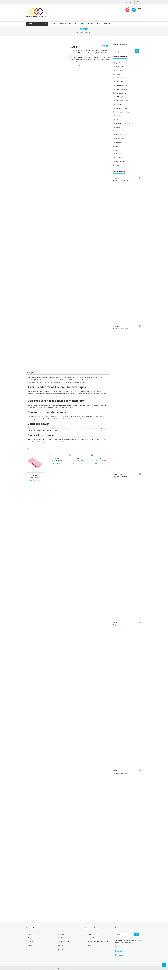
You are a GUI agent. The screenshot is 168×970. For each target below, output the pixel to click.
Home (53, 24)
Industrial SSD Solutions (123, 123)
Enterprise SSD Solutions (123, 112)
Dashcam (118, 74)
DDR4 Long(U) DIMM (121, 89)
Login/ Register (129, 2)
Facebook (119, 951)
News (99, 24)
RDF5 (35, 475)
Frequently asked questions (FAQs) (98, 942)
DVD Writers (119, 104)
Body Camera (120, 66)
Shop (29, 938)
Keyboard (118, 127)
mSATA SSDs (119, 138)
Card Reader (84, 33)
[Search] (137, 51)
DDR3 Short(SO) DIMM (122, 85)
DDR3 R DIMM (119, 82)
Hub (117, 119)
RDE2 (57, 458)
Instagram (119, 955)
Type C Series (120, 161)
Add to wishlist (74, 66)
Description (31, 373)
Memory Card (120, 131)
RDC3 (79, 458)
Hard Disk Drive (120, 116)
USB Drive (118, 165)
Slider (117, 146)
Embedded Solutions (122, 108)
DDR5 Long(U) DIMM (121, 97)
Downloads (91, 938)
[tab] (31, 372)
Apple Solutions (86, 24)
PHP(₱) (137, 2)
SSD (117, 154)
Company (62, 24)
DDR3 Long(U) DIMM (121, 78)
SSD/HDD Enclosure (121, 157)
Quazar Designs (63, 968)
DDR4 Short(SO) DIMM (122, 93)
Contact (107, 24)
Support (90, 945)
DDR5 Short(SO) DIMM (122, 101)
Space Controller (120, 150)
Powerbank (119, 142)
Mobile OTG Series (121, 135)
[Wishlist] (127, 10)
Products (73, 24)
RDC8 (100, 458)
